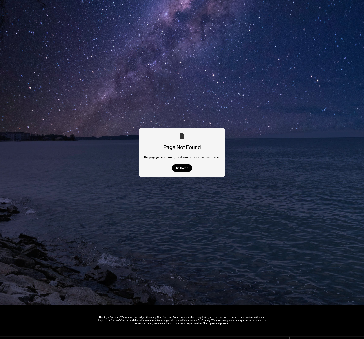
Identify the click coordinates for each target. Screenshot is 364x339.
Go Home (182, 168)
